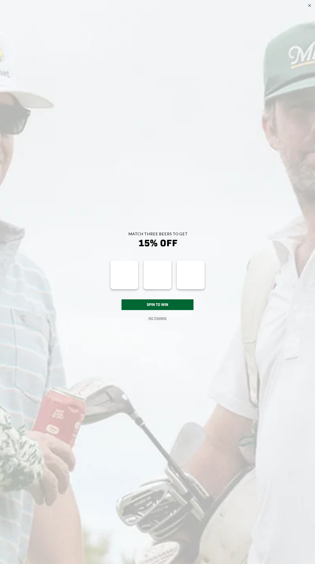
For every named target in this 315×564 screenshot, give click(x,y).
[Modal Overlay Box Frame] (157, 282)
